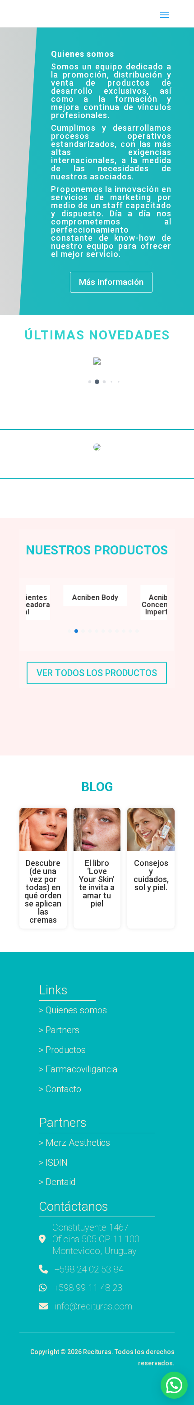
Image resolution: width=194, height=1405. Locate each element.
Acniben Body (92, 597)
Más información (111, 282)
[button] (90, 382)
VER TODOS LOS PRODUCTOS (97, 673)
